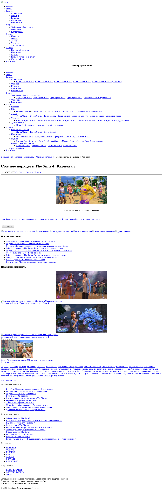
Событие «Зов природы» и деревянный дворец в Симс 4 (30, 241)
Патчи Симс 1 (50, 132)
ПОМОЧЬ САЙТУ (14, 470)
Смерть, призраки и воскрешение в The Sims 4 (26, 398)
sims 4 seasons (90, 366)
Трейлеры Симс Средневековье (97, 97)
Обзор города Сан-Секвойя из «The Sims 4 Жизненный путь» (32, 257)
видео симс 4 (34, 369)
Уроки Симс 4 (22, 116)
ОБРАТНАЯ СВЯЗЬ (15, 472)
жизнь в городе (114, 369)
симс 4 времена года (68, 373)
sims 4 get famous (76, 366)
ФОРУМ (10, 450)
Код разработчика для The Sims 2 (20, 434)
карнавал (26, 219)
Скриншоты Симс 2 (63, 81)
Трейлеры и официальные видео (25, 95)
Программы (16, 52)
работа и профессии (143, 371)
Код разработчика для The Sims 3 (20, 423)
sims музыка (101, 366)
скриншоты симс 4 (132, 373)
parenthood (40, 366)
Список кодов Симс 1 (87, 120)
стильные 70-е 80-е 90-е (150, 373)
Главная (9, 6)
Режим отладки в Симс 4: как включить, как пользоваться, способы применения (41, 439)
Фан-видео (16, 29)
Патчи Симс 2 (36, 132)
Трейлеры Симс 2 (57, 97)
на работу (76, 371)
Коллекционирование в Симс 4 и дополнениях (26, 391)
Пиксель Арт (17, 22)
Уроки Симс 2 (50, 116)
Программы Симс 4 (24, 136)
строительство (7, 376)
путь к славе (128, 371)
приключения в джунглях (111, 371)
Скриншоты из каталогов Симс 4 (34, 303)
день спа (92, 369)
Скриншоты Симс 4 (25, 81)
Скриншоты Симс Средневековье (106, 81)
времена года (71, 369)
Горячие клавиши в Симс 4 (18, 436)
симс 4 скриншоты (38, 219)
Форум (9, 9)
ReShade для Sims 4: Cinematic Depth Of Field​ (25, 260)
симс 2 (44, 373)
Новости (15, 36)
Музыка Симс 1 (69, 141)
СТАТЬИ (10, 457)
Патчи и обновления (20, 50)
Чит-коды (15, 43)
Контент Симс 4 (23, 146)
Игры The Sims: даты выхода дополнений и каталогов (39, 125)
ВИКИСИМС (12, 461)
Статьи (9, 34)
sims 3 (60, 366)
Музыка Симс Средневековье (90, 141)
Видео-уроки (17, 32)
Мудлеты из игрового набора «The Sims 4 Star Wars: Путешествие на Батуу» (39, 250)
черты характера (46, 376)
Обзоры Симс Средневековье (89, 111)
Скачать (9, 48)
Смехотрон (16, 20)
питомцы (96, 371)
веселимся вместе (8, 369)
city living (5, 366)
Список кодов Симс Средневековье (113, 120)
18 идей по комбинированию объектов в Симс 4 (27, 405)
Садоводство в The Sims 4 (17, 425)
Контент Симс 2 (55, 146)
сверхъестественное (25, 373)
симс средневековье (103, 373)
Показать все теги (9, 380)
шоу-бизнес (59, 376)
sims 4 (60, 219)
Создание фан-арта (80, 116)
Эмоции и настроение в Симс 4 (20, 403)
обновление (86, 371)
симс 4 (4, 219)
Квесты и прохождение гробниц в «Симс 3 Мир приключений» (34, 420)
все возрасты (82, 369)
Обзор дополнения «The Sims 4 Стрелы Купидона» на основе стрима (36, 255)
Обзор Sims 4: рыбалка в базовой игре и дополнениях (29, 407)
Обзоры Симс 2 (53, 111)
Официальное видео (17, 360)
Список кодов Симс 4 (25, 120)
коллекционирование (16, 371)
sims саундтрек (113, 366)
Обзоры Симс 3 (38, 111)
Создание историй (113, 116)
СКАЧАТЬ (10, 459)
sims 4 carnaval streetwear (73, 219)
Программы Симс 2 (62, 136)
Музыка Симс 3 (38, 141)
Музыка (14, 54)
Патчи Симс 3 (22, 132)
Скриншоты (16, 13)
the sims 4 (133, 366)
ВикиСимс (11, 61)
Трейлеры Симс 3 (41, 97)
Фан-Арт (15, 16)
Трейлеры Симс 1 (74, 97)
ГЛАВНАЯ (11, 447)
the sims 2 (124, 366)
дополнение (102, 369)
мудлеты (68, 371)
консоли (29, 371)
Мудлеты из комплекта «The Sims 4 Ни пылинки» (27, 244)
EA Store (22, 366)
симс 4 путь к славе (86, 373)
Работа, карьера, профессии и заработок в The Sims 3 (29, 427)
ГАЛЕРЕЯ (10, 452)
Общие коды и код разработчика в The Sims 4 (25, 430)
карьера (138, 369)
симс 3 (50, 373)
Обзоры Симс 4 (23, 111)
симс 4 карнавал (14, 219)
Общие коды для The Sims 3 (18, 432)
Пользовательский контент (23, 57)
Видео (9, 25)
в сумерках (142, 366)
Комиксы (15, 18)
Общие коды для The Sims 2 (18, 418)
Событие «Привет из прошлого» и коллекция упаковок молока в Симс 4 (37, 246)
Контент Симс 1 (70, 146)
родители (12, 373)
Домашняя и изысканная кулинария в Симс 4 (25, 410)
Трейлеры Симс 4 (24, 97)
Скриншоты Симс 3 (44, 81)
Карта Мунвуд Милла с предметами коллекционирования (31, 262)
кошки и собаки (40, 371)
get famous (31, 366)
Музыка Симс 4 (23, 141)
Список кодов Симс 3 (46, 120)
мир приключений (56, 371)
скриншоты (52, 219)
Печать (38, 172)
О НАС (9, 474)
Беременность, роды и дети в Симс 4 (22, 400)
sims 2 (54, 366)
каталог (145, 369)
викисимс (44, 369)
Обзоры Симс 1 (68, 111)
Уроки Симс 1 (64, 116)
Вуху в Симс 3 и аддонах (17, 396)
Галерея (9, 11)
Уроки (14, 41)
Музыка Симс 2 (53, 141)
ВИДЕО (9, 454)
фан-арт (35, 376)
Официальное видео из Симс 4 (40, 360)
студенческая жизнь (22, 376)
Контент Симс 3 (39, 146)
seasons (49, 366)
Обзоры (14, 38)
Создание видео (97, 116)
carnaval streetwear (92, 219)
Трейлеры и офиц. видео (22, 27)
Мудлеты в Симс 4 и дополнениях (21, 393)
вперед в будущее (57, 369)
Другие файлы (17, 59)
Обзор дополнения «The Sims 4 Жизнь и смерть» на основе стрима (35, 248)
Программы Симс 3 (43, 136)
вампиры (151, 366)
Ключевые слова (8, 362)
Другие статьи (17, 45)
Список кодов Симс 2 (66, 120)
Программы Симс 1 (81, 136)
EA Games (14, 366)
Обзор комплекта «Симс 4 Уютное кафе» (24, 253)
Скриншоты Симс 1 (82, 81)
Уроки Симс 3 (36, 116)
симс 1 (37, 373)
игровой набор (127, 369)
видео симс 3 (22, 369)
